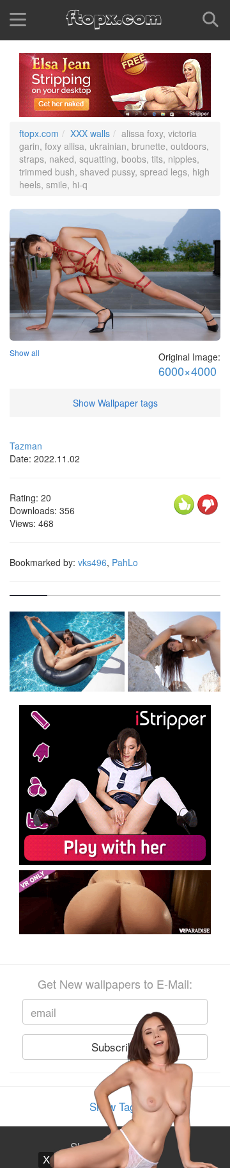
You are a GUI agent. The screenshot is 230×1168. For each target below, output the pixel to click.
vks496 (92, 562)
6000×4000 (187, 371)
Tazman (26, 445)
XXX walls (90, 133)
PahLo (125, 562)
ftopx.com (39, 133)
